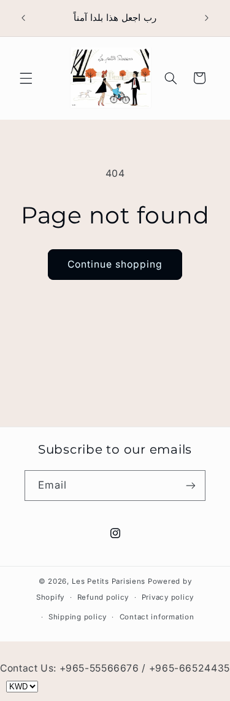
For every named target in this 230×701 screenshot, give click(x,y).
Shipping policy (77, 617)
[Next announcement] (206, 17)
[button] (26, 78)
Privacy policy (168, 597)
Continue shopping (115, 264)
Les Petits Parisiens (109, 581)
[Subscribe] (191, 485)
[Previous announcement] (23, 17)
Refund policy (103, 597)
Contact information (157, 617)
